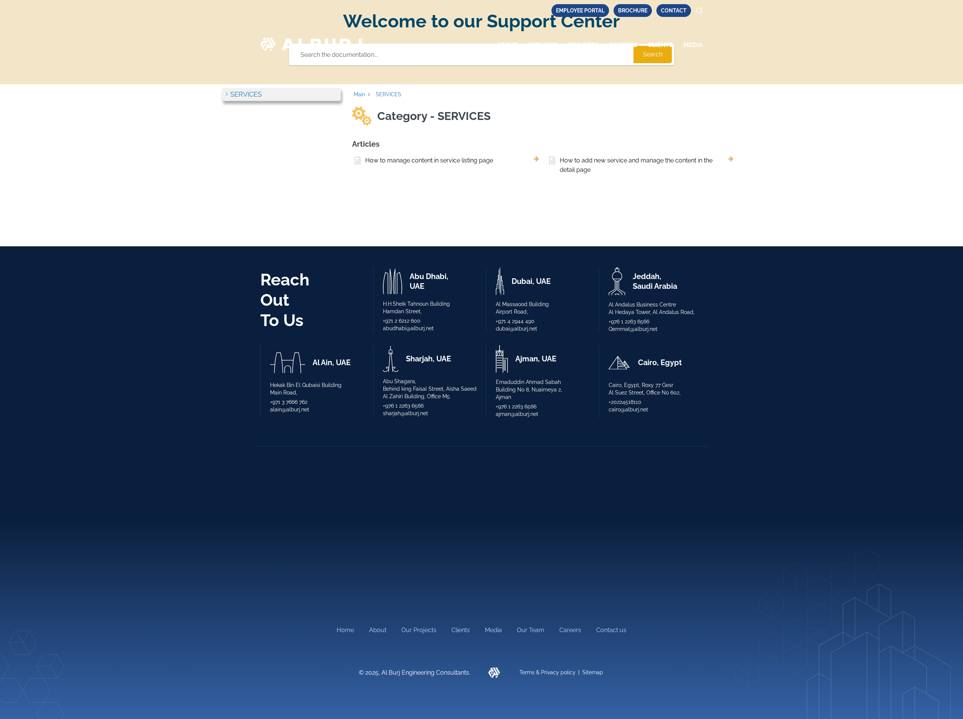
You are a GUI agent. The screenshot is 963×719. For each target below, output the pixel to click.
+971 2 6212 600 (402, 321)
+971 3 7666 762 (288, 402)
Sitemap (592, 672)
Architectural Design (288, 539)
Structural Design (284, 579)
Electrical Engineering (402, 555)
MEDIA (693, 45)
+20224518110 (625, 402)
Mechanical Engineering (405, 539)
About (507, 45)
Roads (381, 602)
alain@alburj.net (289, 410)
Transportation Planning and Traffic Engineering (308, 559)
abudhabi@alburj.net (408, 328)
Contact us (611, 630)
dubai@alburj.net (516, 329)
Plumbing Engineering (402, 571)
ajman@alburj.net (517, 414)
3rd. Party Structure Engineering (416, 523)
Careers (623, 45)
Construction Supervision (295, 523)
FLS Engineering (394, 586)
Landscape (499, 523)
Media (493, 630)
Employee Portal (580, 11)
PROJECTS (583, 45)
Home (345, 630)
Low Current (501, 555)
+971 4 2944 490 (515, 321)
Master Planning (282, 595)
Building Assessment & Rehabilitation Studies (535, 575)
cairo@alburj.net (628, 410)
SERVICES (542, 45)
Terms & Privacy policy (547, 672)
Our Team (530, 630)
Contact (674, 11)
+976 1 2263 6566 (629, 322)
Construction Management (521, 595)
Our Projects (418, 630)
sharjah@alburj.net (405, 413)
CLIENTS (660, 45)
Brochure (632, 11)
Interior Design (504, 539)
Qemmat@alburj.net (633, 329)
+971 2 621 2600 (640, 524)
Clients (460, 630)
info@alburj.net (639, 544)
